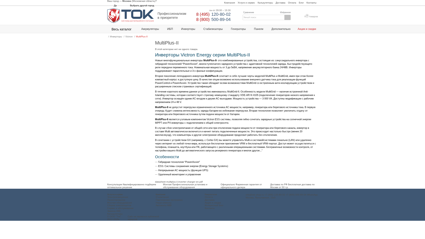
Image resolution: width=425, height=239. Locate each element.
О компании (162, 197)
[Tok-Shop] (130, 15)
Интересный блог (214, 205)
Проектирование (116, 200)
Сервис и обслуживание (120, 208)
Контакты (210, 208)
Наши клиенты (163, 202)
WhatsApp (312, 194)
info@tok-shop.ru (255, 194)
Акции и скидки (213, 202)
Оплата (209, 197)
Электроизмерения (117, 197)
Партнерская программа (169, 200)
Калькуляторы (115, 213)
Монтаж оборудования (119, 202)
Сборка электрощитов (119, 205)
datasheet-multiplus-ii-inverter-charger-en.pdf (179, 181)
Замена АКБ (114, 211)
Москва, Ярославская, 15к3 (260, 197)
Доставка (209, 200)
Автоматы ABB (163, 205)
